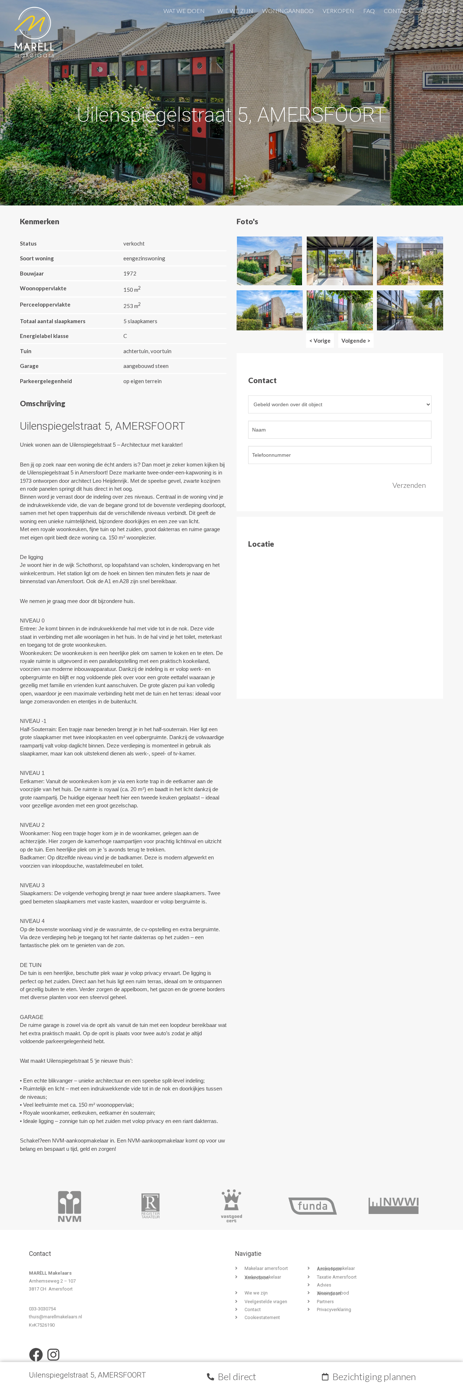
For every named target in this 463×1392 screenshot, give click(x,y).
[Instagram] (53, 1355)
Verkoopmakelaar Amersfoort (263, 1277)
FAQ (369, 9)
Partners (325, 1301)
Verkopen (338, 9)
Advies (324, 1285)
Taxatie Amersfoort (337, 1277)
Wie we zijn (235, 9)
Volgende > (355, 340)
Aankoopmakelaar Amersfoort (336, 1269)
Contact (397, 9)
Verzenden (409, 485)
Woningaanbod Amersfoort (333, 1293)
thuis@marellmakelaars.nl (55, 1316)
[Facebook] (36, 1355)
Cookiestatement (262, 1317)
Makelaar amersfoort (266, 1268)
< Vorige (320, 340)
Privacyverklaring (334, 1309)
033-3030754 (437, 9)
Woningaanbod (288, 9)
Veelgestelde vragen (266, 1301)
